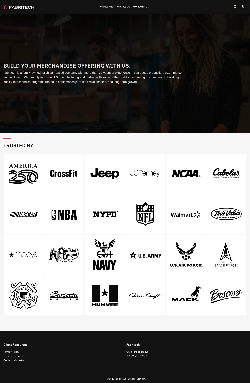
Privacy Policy (11, 351)
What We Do (123, 7)
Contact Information (14, 360)
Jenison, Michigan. (137, 379)
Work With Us (141, 7)
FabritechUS (121, 379)
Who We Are (106, 7)
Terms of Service (12, 356)
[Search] (235, 7)
